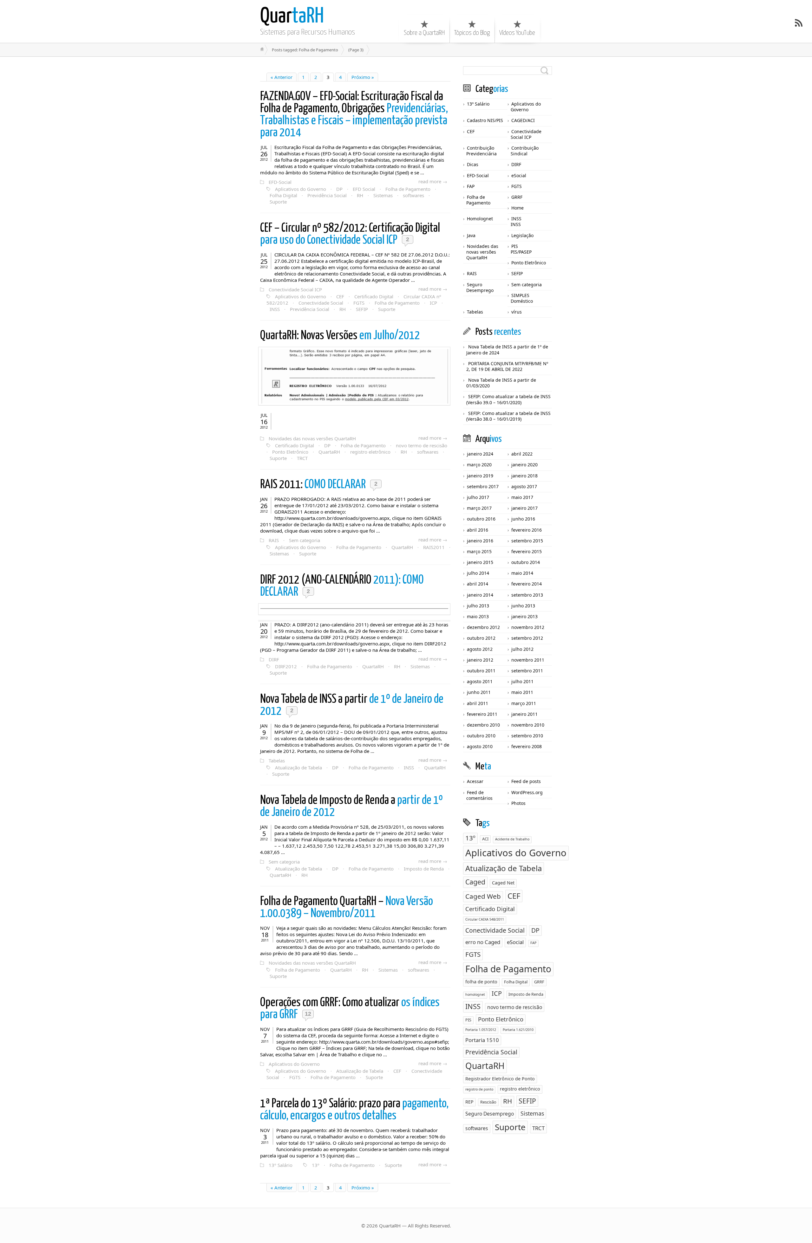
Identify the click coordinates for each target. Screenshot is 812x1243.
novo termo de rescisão (421, 445)
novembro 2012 (527, 627)
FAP (471, 186)
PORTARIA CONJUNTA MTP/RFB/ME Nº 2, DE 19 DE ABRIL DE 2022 (507, 366)
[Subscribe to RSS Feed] (798, 23)
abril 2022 (522, 454)
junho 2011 (479, 692)
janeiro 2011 (524, 714)
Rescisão (488, 1102)
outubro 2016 (481, 519)
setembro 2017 (483, 486)
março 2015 (479, 551)
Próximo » (362, 77)
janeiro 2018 (524, 476)
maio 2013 (478, 616)
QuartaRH (329, 452)
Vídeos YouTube (517, 33)
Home (517, 208)
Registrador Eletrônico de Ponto (500, 1079)
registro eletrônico (370, 452)
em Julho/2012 (340, 336)
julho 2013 (478, 606)
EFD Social (364, 189)
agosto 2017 (524, 486)
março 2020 (479, 465)
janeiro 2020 (524, 465)
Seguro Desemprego (480, 287)
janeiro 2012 (480, 660)
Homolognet (480, 219)
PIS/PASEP (521, 252)
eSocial (518, 175)
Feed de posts (526, 781)
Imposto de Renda (424, 868)
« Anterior (281, 77)
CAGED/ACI (523, 120)
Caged (475, 881)
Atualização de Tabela (298, 767)
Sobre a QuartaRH (424, 33)
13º (315, 1165)
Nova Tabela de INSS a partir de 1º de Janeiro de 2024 (507, 349)
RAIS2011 (434, 547)
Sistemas (383, 195)
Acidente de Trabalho (512, 839)
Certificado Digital (373, 296)
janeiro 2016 (480, 541)
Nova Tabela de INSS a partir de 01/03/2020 (501, 383)
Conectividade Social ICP (295, 289)
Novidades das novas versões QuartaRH (312, 438)
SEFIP (362, 309)
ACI (485, 839)
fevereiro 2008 (526, 746)
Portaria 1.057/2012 (480, 1029)
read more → (432, 181)
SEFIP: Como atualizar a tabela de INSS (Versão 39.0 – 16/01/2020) (508, 399)
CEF (340, 296)
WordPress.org (527, 792)
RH (360, 195)
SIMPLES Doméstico (522, 298)
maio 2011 (522, 692)
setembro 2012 (527, 638)
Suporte (278, 201)
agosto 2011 (480, 681)
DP (339, 189)
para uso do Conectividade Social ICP (350, 234)
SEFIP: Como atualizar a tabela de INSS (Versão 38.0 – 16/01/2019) (508, 416)
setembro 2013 (527, 595)
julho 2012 (522, 649)
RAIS (274, 540)
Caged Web (483, 896)
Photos (518, 803)
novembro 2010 (527, 725)
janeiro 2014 (480, 595)
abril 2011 (477, 703)
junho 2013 (523, 606)
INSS (275, 309)
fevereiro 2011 (482, 714)
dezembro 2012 (483, 627)
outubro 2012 (481, 638)
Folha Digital (283, 195)
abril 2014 (477, 584)
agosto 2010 (480, 746)
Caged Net (503, 883)
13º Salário (280, 1165)
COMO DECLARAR (314, 485)
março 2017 (479, 508)
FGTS (358, 303)
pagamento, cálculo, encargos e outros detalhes (354, 1110)
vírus (516, 312)
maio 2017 (522, 497)
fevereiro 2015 (526, 551)
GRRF (516, 197)
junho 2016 (523, 519)
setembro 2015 (527, 541)
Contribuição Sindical (525, 151)
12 (308, 1014)
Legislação (522, 235)
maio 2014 (522, 573)
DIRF (274, 659)
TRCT (302, 458)
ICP (433, 303)
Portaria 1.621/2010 (518, 1029)
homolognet (475, 994)
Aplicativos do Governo (300, 189)
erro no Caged (482, 942)
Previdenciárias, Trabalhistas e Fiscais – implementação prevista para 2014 (354, 115)
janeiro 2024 (480, 454)
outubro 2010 (481, 736)
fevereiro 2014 (526, 584)
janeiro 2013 (524, 616)
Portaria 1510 (482, 1040)
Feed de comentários (479, 795)
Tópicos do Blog (472, 33)
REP (469, 1102)
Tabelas (277, 760)
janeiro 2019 (480, 476)
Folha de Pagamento (407, 189)
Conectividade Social (320, 303)
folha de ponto (481, 982)
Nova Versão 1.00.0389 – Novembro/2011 (346, 908)
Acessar (475, 781)
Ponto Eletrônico (290, 452)
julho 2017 (478, 497)
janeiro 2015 (480, 562)
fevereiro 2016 (526, 530)
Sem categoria (304, 540)
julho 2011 (522, 681)
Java (471, 235)
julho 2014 (478, 573)
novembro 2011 (527, 660)
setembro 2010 (527, 736)
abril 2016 (477, 530)
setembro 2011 (527, 671)
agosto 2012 (480, 649)
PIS (514, 246)
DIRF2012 (286, 666)
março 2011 (523, 703)
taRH (292, 16)
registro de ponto (479, 1089)
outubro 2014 (525, 562)
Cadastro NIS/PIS (485, 120)
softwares (413, 195)
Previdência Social (327, 195)
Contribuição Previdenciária (481, 151)
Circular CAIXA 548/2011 (484, 919)
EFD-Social (280, 182)
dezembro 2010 (483, 725)
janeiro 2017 (524, 508)
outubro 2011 (481, 671)
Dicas (472, 164)
